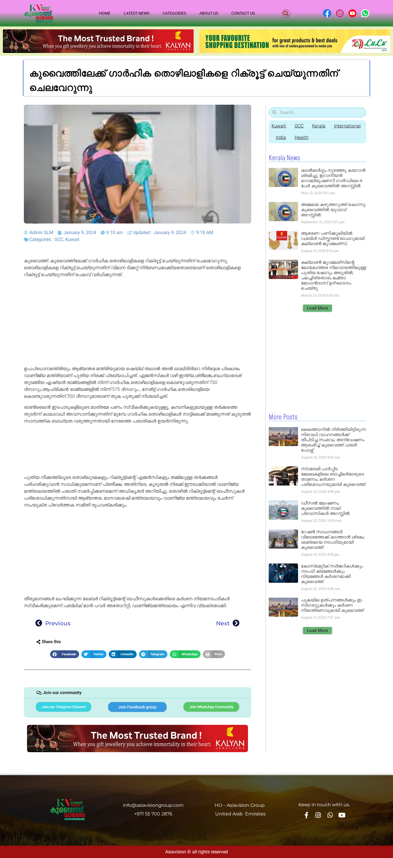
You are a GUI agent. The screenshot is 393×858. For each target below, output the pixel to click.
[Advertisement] (137, 322)
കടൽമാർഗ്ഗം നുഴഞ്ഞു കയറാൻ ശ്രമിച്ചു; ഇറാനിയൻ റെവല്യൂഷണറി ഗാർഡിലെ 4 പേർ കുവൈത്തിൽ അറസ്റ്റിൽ (333, 177)
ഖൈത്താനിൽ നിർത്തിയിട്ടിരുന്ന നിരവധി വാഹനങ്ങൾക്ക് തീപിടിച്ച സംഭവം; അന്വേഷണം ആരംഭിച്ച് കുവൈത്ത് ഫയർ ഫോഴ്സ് (333, 440)
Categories (174, 13)
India (281, 137)
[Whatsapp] (330, 815)
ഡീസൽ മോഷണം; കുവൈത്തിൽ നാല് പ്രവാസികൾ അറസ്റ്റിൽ (325, 508)
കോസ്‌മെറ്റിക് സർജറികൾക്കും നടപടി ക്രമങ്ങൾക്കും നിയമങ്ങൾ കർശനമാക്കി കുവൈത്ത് (332, 573)
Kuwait (72, 239)
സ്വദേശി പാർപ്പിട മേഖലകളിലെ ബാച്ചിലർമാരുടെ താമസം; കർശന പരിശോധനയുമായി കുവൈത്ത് (333, 476)
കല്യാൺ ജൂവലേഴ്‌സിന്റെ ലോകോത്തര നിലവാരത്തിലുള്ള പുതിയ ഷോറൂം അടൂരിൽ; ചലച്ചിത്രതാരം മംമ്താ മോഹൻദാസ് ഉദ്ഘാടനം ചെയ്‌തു (333, 275)
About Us (208, 13)
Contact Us (243, 13)
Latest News (136, 13)
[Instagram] (318, 815)
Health (301, 137)
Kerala (318, 126)
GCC (58, 239)
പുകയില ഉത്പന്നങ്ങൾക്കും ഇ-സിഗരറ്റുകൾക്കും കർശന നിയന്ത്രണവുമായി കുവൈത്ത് (332, 605)
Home (104, 13)
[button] (286, 13)
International (347, 126)
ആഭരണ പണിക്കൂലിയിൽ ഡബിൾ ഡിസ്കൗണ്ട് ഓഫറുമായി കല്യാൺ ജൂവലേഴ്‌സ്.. (333, 238)
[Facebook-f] (306, 815)
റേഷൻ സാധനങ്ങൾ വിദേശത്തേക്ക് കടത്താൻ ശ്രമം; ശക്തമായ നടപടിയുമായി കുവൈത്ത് (332, 539)
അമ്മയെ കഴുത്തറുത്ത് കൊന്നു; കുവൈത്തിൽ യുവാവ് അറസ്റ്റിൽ (333, 209)
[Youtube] (342, 815)
